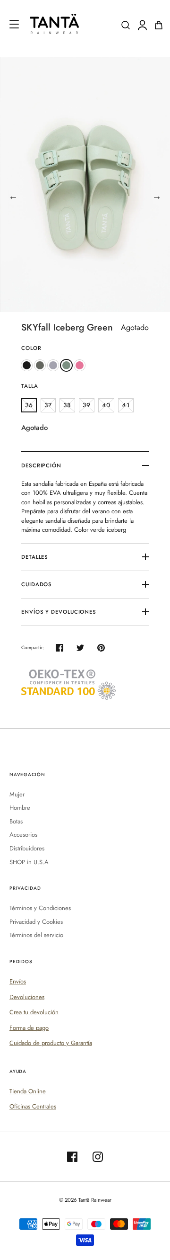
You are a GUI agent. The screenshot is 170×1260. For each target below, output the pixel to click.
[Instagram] (97, 1156)
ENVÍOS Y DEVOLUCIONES (58, 612)
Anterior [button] (13, 196)
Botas (16, 821)
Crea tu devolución (34, 1012)
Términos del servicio (36, 934)
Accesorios (23, 834)
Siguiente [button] (157, 196)
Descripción (41, 465)
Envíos (17, 981)
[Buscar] (125, 25)
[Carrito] (158, 25)
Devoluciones (26, 996)
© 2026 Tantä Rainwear (85, 1200)
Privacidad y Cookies (36, 921)
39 (87, 405)
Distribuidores (26, 848)
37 (48, 405)
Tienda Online (27, 1091)
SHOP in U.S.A (29, 862)
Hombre (19, 807)
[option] (85, 184)
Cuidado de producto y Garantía (50, 1042)
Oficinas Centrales (32, 1106)
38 (67, 405)
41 (125, 405)
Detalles (34, 557)
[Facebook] (72, 1156)
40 (106, 405)
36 (29, 405)
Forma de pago (29, 1027)
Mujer (17, 794)
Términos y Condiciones (40, 907)
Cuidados (36, 584)
